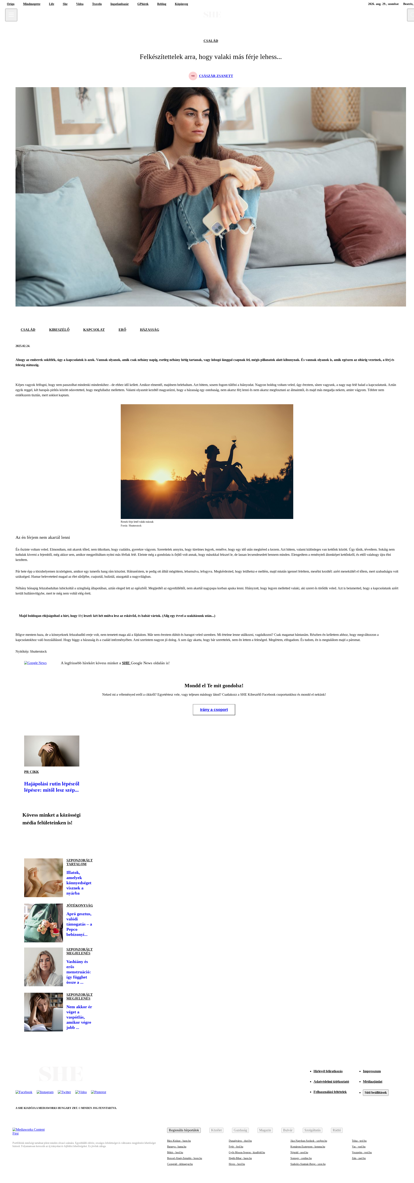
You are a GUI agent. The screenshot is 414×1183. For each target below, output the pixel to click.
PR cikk (31, 772)
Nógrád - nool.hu (299, 1152)
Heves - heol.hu (237, 1164)
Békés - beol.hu (175, 1152)
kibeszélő (59, 329)
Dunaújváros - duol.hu (240, 1140)
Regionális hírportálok (184, 1130)
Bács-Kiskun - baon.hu (179, 1140)
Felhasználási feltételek (330, 1092)
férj (80, 616)
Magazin (265, 1130)
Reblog (161, 4)
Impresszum (372, 1071)
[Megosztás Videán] (88, 840)
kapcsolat (94, 329)
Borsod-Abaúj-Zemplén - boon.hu (184, 1158)
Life (51, 4)
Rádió (337, 1130)
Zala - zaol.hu (359, 1158)
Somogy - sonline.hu (301, 1158)
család (211, 41)
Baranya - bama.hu (176, 1146)
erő (122, 329)
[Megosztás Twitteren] (394, 346)
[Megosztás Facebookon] (383, 346)
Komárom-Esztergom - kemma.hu (307, 1146)
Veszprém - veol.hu (362, 1152)
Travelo (97, 4)
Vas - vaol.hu (358, 1146)
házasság (149, 329)
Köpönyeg (181, 4)
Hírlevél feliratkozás (328, 1071)
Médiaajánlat (372, 1081)
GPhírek (143, 4)
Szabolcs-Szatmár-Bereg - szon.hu (308, 1164)
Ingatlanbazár (119, 4)
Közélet (216, 1130)
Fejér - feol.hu (236, 1146)
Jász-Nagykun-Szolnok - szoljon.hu (308, 1140)
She (65, 4)
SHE (126, 663)
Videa (79, 4)
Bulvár (287, 1130)
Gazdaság (240, 1130)
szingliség (83, 588)
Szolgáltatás (312, 1130)
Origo (10, 4)
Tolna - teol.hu (359, 1140)
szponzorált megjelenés (79, 951)
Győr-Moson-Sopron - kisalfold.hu (247, 1152)
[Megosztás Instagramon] (59, 840)
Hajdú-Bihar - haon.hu (240, 1158)
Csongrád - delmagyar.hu (180, 1164)
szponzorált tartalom (79, 862)
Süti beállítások (376, 1092)
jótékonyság (79, 905)
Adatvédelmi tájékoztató (331, 1081)
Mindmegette (31, 4)
